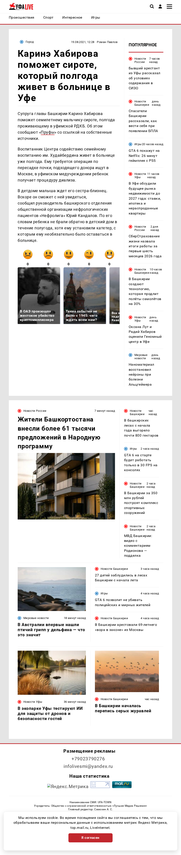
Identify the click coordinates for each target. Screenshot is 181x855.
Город (30, 41)
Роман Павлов (107, 42)
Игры (138, 144)
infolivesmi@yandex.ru (88, 766)
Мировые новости (141, 356)
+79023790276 (88, 758)
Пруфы (48, 132)
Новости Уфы (140, 175)
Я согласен (90, 838)
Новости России (140, 60)
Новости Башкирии (141, 103)
